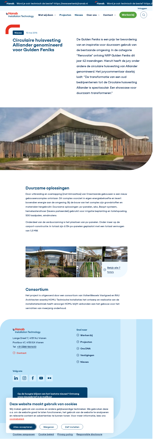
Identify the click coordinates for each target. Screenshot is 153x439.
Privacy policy (65, 434)
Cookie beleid (46, 434)
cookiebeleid (17, 418)
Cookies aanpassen (24, 434)
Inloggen (142, 8)
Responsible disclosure (89, 434)
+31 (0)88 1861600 (26, 346)
